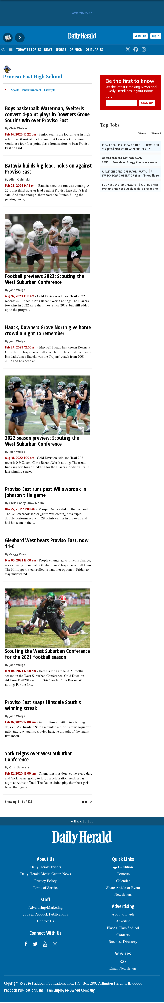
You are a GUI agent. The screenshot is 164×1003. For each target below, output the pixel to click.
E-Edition (125, 866)
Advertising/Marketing (45, 907)
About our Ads (123, 914)
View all (142, 133)
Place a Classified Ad (123, 927)
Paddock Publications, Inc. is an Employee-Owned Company (49, 990)
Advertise (123, 920)
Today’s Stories (28, 49)
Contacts (123, 934)
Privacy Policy (45, 880)
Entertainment (31, 89)
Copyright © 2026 (17, 983)
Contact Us (45, 920)
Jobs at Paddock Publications (45, 914)
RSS (123, 961)
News (48, 49)
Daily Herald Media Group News (45, 873)
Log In (155, 36)
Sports (60, 49)
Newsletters (123, 894)
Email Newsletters (123, 968)
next (84, 801)
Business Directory (123, 941)
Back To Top (84, 820)
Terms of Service (45, 887)
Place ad (156, 133)
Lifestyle (49, 89)
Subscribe (140, 36)
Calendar (123, 880)
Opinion (75, 49)
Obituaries (94, 49)
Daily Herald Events (45, 866)
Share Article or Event (123, 887)
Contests (123, 873)
